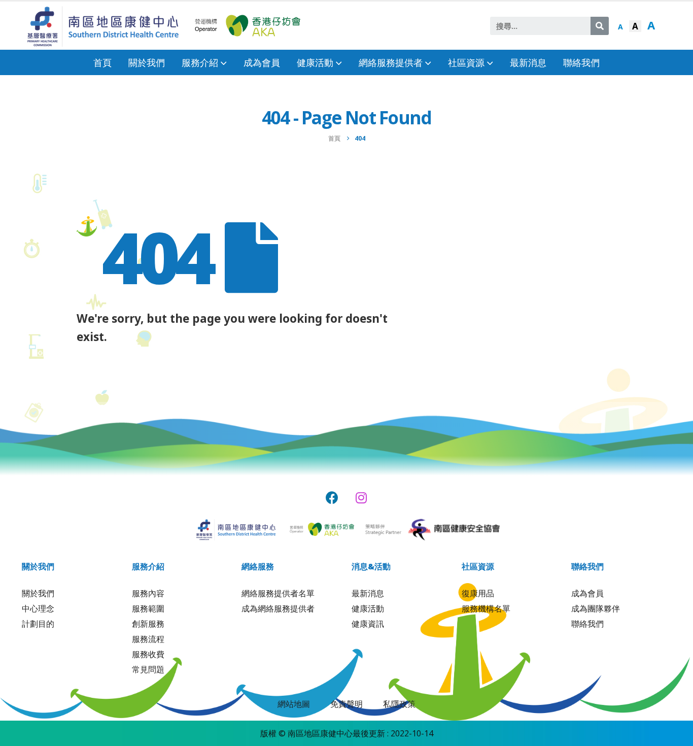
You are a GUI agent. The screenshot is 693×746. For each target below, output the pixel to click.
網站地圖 (294, 703)
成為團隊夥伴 (595, 608)
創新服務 (148, 623)
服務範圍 (148, 608)
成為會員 (262, 62)
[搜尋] (600, 26)
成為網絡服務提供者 (278, 608)
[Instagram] (361, 497)
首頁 (102, 62)
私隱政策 (399, 703)
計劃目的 (38, 623)
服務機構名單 (486, 608)
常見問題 (148, 669)
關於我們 (146, 62)
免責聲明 (346, 703)
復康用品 (478, 593)
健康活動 (368, 608)
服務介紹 (200, 62)
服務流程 (148, 639)
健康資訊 (368, 623)
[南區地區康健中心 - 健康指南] (103, 26)
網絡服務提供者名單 (278, 593)
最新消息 (528, 62)
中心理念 (38, 608)
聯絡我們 (581, 62)
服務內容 (148, 593)
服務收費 (148, 654)
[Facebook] (332, 497)
